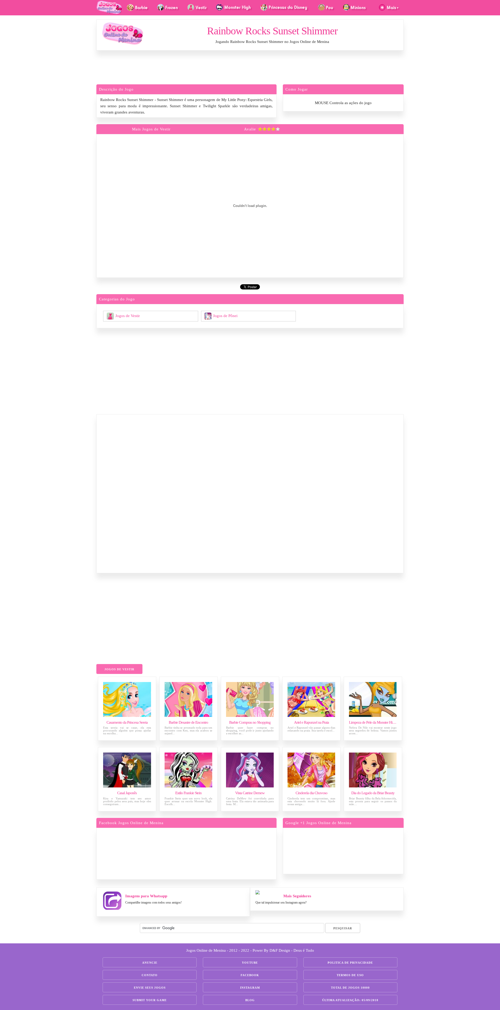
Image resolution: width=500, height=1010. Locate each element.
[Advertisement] (250, 68)
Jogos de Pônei (225, 315)
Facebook (250, 975)
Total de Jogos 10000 (350, 987)
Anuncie (149, 962)
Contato (150, 975)
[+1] (363, 850)
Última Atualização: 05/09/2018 (350, 1000)
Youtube (250, 962)
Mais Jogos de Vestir (151, 129)
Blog (250, 1000)
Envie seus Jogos (150, 987)
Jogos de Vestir (127, 315)
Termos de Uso (350, 975)
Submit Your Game (150, 1000)
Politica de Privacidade (350, 962)
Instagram (250, 987)
